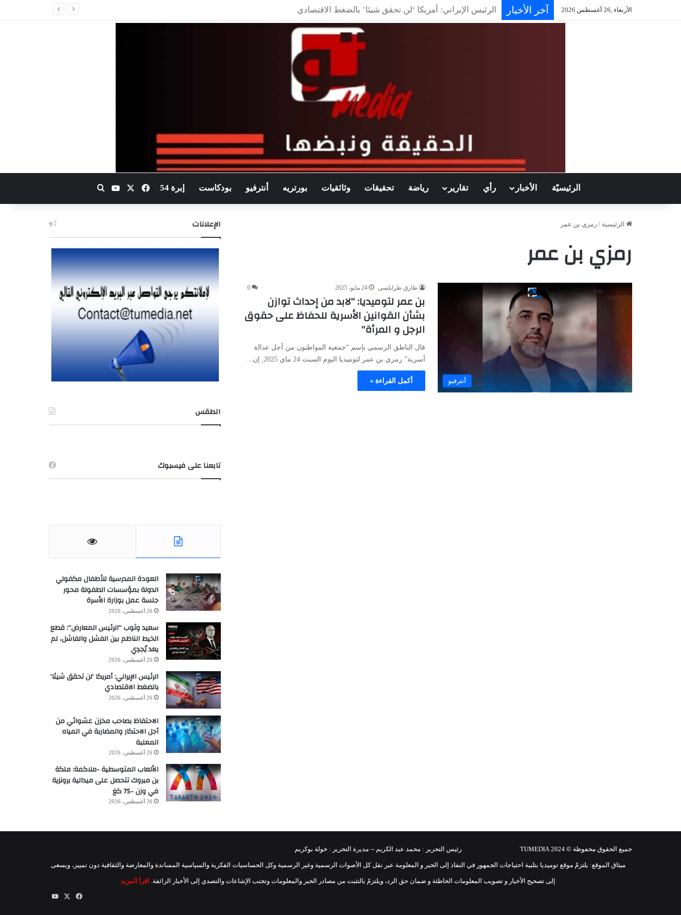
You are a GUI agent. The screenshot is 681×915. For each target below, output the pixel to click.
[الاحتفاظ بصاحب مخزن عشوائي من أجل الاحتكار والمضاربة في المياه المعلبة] (193, 734)
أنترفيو (257, 187)
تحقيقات (379, 187)
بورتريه (295, 187)
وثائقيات (336, 187)
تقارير (458, 187)
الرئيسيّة (566, 187)
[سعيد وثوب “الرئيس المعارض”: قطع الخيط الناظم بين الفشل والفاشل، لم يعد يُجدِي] (193, 641)
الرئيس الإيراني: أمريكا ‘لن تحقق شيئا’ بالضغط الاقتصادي (104, 682)
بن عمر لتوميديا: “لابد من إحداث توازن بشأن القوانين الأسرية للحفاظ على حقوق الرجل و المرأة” (335, 315)
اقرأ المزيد (135, 881)
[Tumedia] (340, 98)
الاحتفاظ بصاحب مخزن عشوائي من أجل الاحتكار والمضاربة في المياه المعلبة (107, 732)
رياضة (418, 187)
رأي (489, 187)
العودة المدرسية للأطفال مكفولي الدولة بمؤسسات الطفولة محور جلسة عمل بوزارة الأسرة (107, 589)
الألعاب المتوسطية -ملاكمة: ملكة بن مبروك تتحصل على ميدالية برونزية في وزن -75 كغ (105, 780)
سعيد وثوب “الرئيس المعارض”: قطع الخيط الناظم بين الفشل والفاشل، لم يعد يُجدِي (104, 638)
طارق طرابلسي (398, 287)
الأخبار (526, 187)
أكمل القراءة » (391, 380)
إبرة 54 (172, 187)
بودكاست (215, 187)
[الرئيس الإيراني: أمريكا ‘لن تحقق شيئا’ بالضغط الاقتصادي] (193, 690)
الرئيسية (614, 224)
